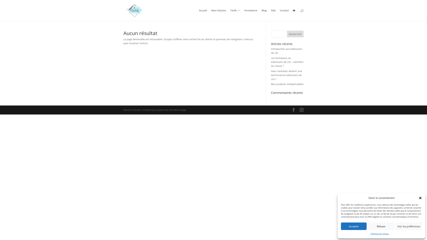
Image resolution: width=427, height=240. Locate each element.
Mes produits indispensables (287, 84)
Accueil (203, 10)
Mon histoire (218, 10)
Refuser (381, 226)
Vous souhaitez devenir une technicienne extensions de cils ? (286, 75)
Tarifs (233, 10)
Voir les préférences (408, 226)
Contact (284, 10)
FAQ (273, 10)
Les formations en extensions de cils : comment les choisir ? (287, 62)
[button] (420, 198)
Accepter (354, 226)
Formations (250, 10)
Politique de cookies (380, 233)
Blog (264, 10)
